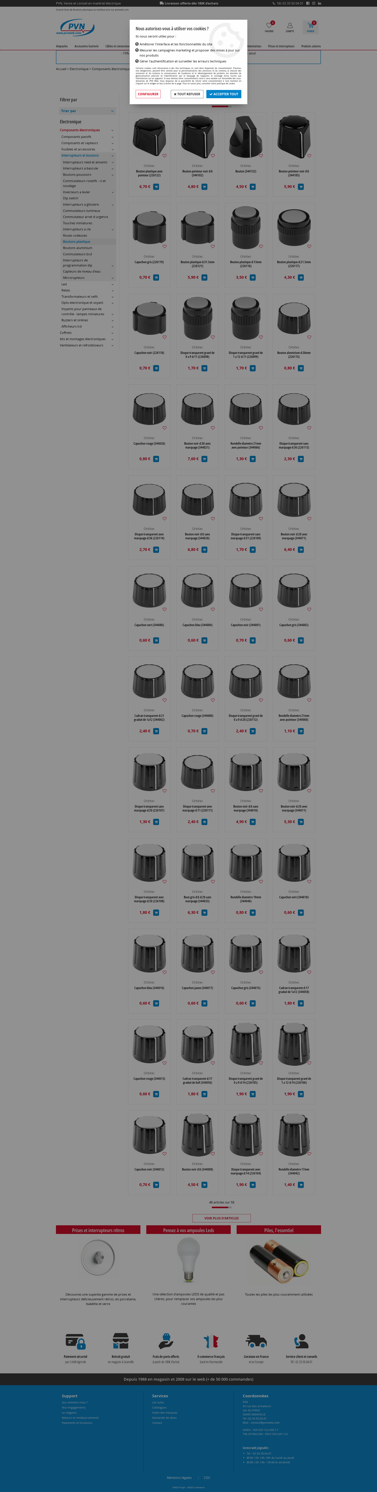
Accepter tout (225, 94)
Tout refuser (188, 94)
